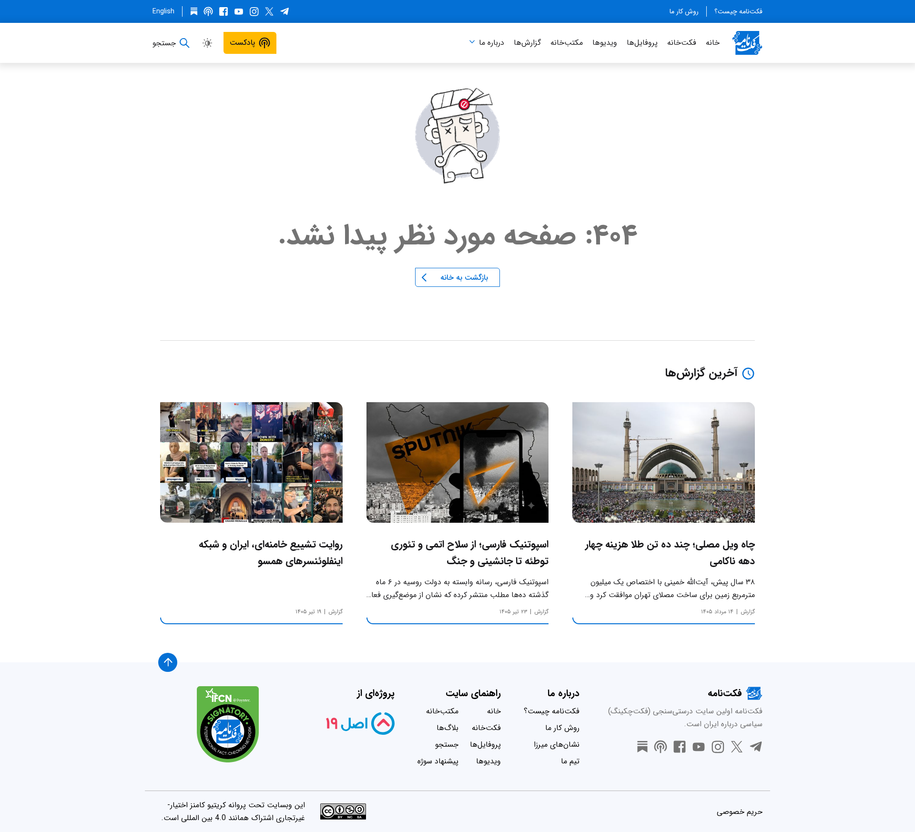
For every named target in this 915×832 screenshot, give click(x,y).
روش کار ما (684, 11)
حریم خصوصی (739, 812)
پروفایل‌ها (642, 43)
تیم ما (570, 761)
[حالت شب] (207, 43)
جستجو (446, 745)
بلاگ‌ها (447, 728)
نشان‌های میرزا (557, 745)
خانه (713, 43)
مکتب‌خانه (566, 43)
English (163, 11)
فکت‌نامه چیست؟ (738, 11)
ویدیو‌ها (604, 43)
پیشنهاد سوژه (437, 761)
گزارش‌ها (527, 43)
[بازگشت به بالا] (167, 662)
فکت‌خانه (681, 43)
